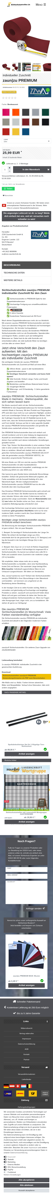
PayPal (10, 1170)
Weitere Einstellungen (12, 1175)
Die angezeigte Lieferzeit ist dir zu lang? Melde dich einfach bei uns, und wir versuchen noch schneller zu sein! (26, 216)
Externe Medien (14, 1164)
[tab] (26, 265)
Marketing (11, 1162)
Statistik (11, 1159)
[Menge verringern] (9, 171)
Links (26, 1021)
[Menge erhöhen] (9, 168)
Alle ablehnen (26, 1185)
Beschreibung (12, 265)
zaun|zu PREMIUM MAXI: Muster (26, 976)
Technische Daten (14, 273)
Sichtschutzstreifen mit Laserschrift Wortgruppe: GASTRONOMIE (26, 813)
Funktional (12, 1172)
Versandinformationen (29, 208)
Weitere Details (13, 280)
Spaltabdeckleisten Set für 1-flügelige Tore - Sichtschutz (26, 745)
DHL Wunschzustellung (17, 1167)
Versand (25, 1067)
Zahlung (25, 1100)
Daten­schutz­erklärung (18, 1153)
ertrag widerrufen (27, 1033)
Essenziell (11, 1157)
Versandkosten (20, 184)
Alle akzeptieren (26, 1180)
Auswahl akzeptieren (26, 1190)
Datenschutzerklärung (26, 1044)
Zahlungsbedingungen (26, 1107)
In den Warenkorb (31, 169)
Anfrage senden (34, 908)
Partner (26, 1060)
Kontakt (26, 1054)
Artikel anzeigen (27, 754)
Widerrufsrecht (26, 1028)
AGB (26, 1049)
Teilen (9, 188)
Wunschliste (8, 195)
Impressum (26, 1039)
